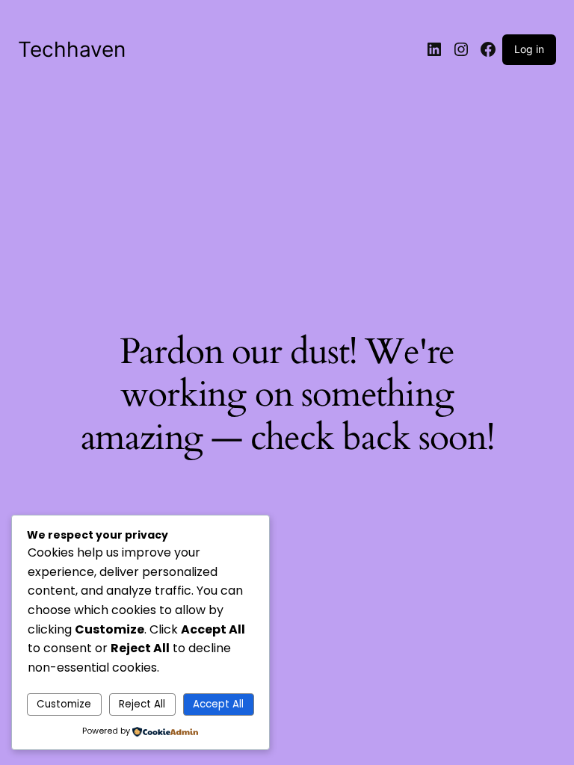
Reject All (142, 704)
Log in (529, 49)
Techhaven (72, 49)
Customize (64, 704)
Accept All (218, 704)
